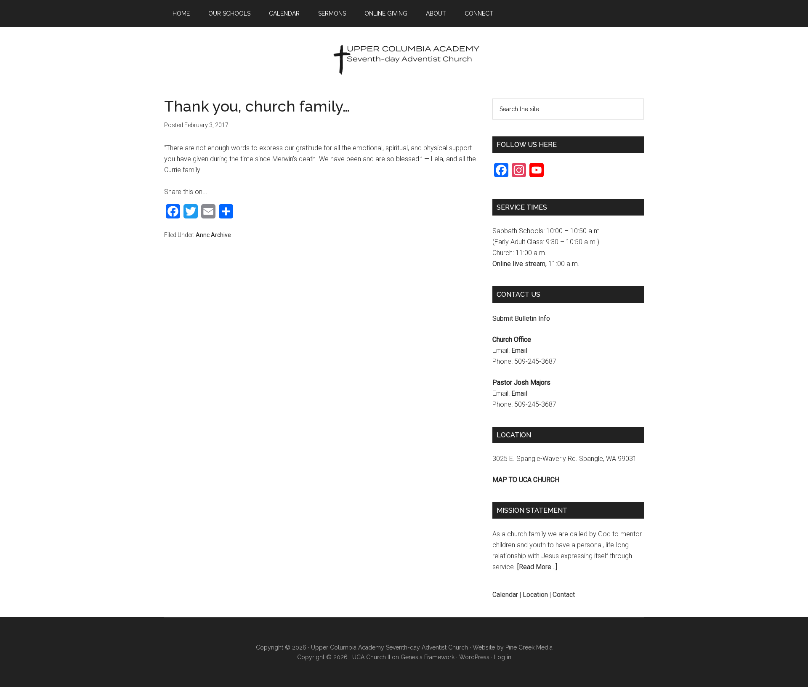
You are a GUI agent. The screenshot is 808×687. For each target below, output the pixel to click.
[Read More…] (537, 567)
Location (535, 595)
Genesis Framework (427, 657)
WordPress (474, 657)
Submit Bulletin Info (521, 318)
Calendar (505, 595)
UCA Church (404, 63)
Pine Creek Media (529, 647)
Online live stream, (519, 264)
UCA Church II (371, 657)
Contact (564, 595)
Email (519, 350)
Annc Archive (213, 235)
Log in (502, 657)
